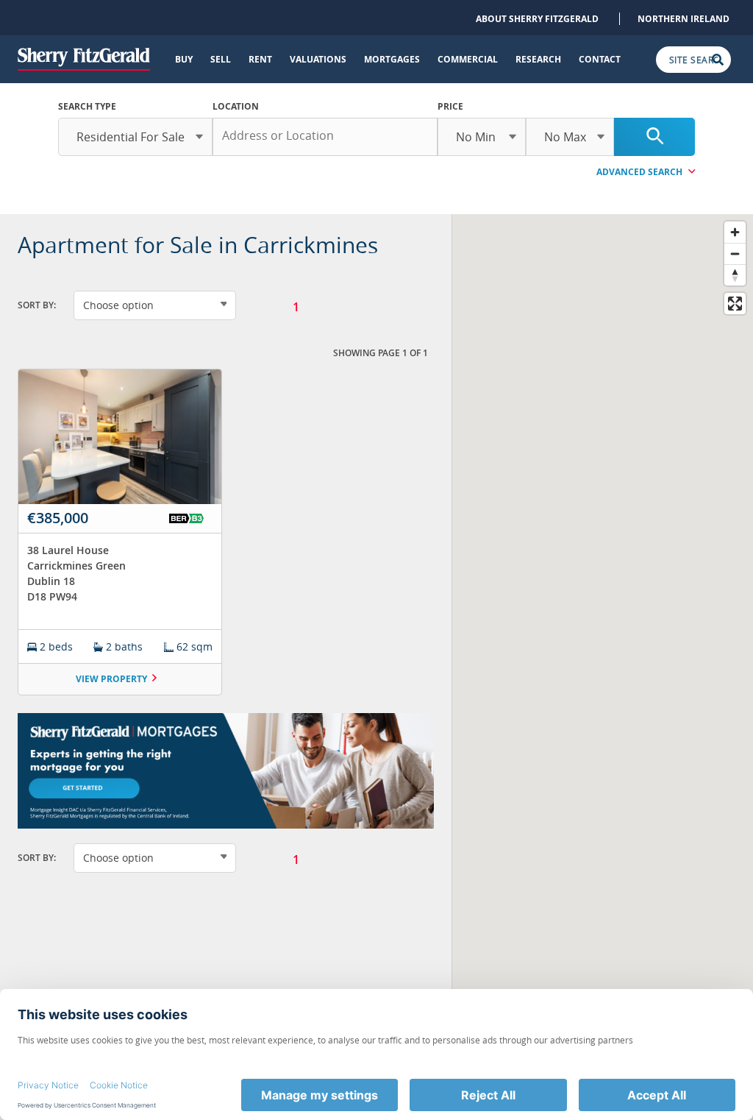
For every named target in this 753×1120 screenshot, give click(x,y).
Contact (600, 59)
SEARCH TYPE (87, 106)
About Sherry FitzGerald (537, 19)
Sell (220, 59)
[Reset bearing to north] (735, 275)
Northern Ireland (683, 19)
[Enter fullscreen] (735, 303)
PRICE (450, 106)
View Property (111, 679)
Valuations (318, 59)
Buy (184, 59)
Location (236, 106)
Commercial (468, 59)
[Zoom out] (735, 253)
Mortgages (392, 59)
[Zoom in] (735, 232)
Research (538, 59)
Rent (260, 59)
